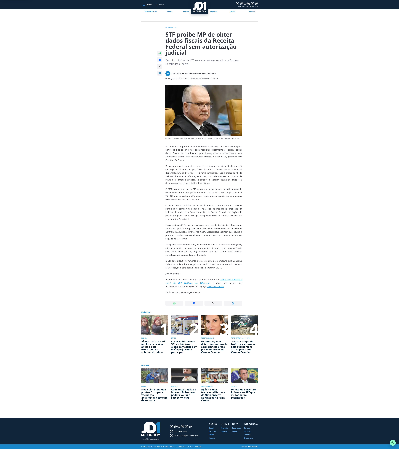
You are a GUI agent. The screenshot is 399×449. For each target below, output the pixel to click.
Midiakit (247, 431)
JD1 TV (232, 12)
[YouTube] (248, 3)
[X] (245, 3)
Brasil (211, 428)
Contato (247, 435)
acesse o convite (215, 286)
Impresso (224, 431)
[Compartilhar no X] (159, 66)
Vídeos (235, 431)
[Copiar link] (159, 73)
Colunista (251, 12)
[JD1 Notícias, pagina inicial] (150, 429)
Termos (247, 428)
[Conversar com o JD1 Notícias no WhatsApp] (393, 443)
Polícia (169, 12)
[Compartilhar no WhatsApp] (159, 53)
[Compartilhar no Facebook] (159, 59)
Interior (186, 12)
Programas (236, 428)
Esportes (213, 12)
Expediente (248, 438)
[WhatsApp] (256, 3)
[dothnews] (253, 446)
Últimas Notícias (150, 12)
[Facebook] (237, 3)
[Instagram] (241, 3)
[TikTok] (252, 3)
